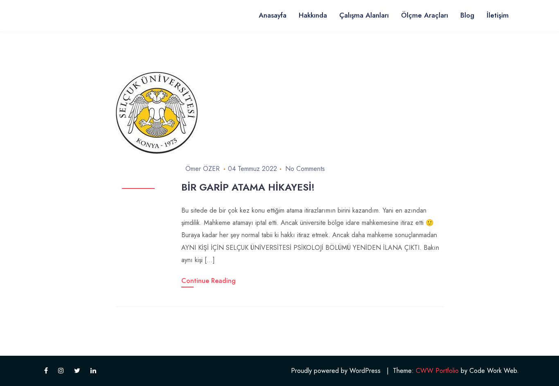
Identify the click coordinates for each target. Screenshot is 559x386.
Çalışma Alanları (364, 15)
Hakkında (313, 15)
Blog (467, 15)
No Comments (305, 168)
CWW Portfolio (437, 370)
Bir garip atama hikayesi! (248, 187)
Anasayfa (272, 15)
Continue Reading (208, 280)
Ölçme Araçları (424, 15)
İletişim (498, 15)
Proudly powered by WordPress (336, 370)
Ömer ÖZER (202, 168)
